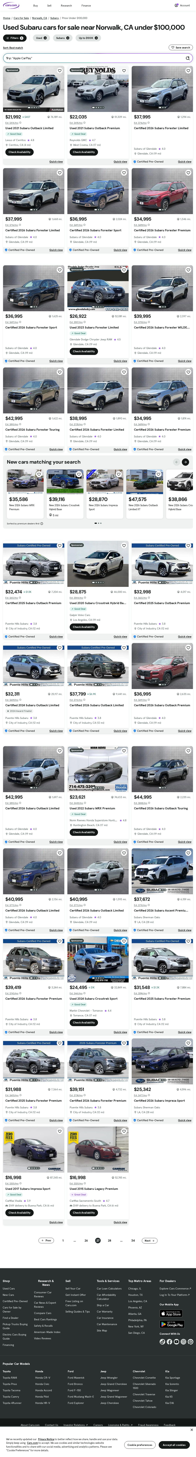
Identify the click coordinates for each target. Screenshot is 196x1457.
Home (6, 18)
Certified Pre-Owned (15, 1301)
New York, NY (136, 1326)
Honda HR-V (42, 1403)
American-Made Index (47, 1332)
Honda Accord (43, 1390)
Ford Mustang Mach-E (81, 1396)
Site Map (102, 1330)
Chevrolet (139, 1371)
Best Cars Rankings (45, 1319)
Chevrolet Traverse (144, 1394)
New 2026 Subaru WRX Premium (21, 507)
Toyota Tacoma (11, 1390)
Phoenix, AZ (135, 1307)
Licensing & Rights (118, 1425)
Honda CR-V (42, 1377)
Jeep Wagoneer (109, 1390)
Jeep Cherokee (109, 1403)
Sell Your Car (72, 1288)
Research (66, 5)
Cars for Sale (21, 18)
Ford (71, 1371)
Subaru (54, 18)
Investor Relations (74, 1425)
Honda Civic (42, 1384)
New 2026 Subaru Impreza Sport (103, 507)
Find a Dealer (10, 1318)
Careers (98, 1425)
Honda (39, 1371)
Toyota (7, 1371)
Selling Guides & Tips (77, 1311)
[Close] (192, 1430)
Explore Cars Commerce (174, 1288)
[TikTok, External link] (162, 1341)
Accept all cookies (174, 1445)
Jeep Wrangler (109, 1377)
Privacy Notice (46, 1439)
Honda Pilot (42, 1396)
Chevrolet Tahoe (143, 1400)
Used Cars (9, 1288)
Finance (86, 5)
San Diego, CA (136, 1333)
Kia (167, 1371)
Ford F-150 (74, 1390)
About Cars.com (30, 1425)
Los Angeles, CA (137, 1301)
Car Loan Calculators (109, 1288)
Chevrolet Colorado (144, 1407)
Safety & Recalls (43, 1325)
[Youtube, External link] (176, 1341)
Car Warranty (104, 1311)
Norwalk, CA (39, 18)
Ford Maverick (76, 1377)
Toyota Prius (10, 1384)
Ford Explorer (76, 1403)
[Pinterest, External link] (190, 1341)
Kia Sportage (172, 1377)
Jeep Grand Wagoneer (113, 1396)
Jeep (103, 1371)
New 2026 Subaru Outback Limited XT (143, 507)
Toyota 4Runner (12, 1403)
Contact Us (51, 1425)
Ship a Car (103, 1305)
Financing (8, 1345)
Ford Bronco (75, 1384)
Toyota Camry (11, 1396)
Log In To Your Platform (173, 1295)
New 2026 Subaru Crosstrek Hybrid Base (64, 507)
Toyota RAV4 (10, 1377)
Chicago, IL (134, 1288)
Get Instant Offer (75, 1295)
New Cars (8, 1295)
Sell (49, 5)
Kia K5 (168, 1396)
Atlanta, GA (134, 1314)
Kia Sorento (172, 1384)
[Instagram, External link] (183, 1341)
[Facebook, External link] (169, 1341)
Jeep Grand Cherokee (113, 1384)
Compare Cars (42, 1313)
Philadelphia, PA (137, 1320)
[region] (98, 1441)
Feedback (170, 1425)
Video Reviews (42, 1338)
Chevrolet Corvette (144, 1377)
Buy (35, 5)
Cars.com (32, 1443)
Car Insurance (105, 1318)
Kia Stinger (171, 1390)
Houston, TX (135, 1295)
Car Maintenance (107, 1324)
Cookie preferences (139, 1445)
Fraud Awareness (148, 1425)
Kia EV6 (169, 1403)
